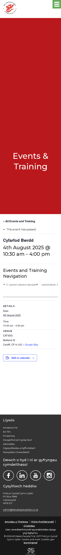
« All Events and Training (19, 221)
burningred (30, 542)
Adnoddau (9, 444)
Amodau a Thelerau (16, 521)
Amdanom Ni (10, 427)
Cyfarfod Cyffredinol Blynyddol (22, 284)
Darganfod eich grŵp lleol (17, 440)
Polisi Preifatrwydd (42, 521)
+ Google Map (30, 344)
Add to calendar (20, 357)
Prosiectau (9, 436)
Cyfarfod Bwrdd (48, 284)
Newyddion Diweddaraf (16, 452)
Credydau (29, 526)
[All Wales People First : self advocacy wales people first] (10, 7)
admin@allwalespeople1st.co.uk (20, 509)
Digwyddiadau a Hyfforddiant (19, 448)
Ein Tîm (7, 432)
